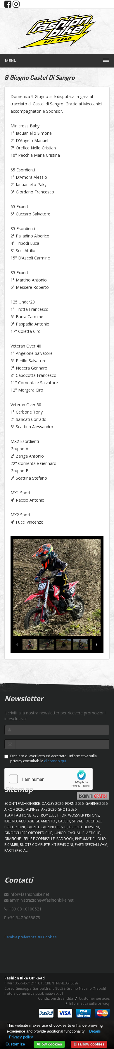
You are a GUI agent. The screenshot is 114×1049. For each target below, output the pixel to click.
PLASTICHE (91, 832)
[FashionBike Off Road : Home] (57, 31)
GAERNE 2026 (96, 803)
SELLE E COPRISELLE (39, 838)
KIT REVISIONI (62, 844)
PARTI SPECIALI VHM (91, 844)
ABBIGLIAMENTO (41, 821)
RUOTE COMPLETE (35, 844)
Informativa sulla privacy (89, 1003)
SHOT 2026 (67, 809)
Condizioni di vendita (55, 998)
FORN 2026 (74, 803)
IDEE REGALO (15, 821)
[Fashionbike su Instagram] (16, 5)
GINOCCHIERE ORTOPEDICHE (28, 832)
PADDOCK (64, 838)
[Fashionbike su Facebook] (7, 5)
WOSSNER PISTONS (83, 815)
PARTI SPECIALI (16, 850)
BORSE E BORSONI (84, 826)
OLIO (101, 838)
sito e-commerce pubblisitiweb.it (33, 993)
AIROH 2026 (14, 809)
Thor (61, 815)
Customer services (94, 998)
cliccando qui (55, 760)
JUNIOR (60, 832)
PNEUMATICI (85, 838)
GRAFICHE (13, 838)
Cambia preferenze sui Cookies (30, 937)
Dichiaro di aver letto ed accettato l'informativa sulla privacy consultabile (53, 758)
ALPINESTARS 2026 (41, 809)
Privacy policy (21, 1037)
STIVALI (78, 821)
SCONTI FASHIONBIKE (22, 803)
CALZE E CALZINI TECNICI (47, 826)
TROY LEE (47, 815)
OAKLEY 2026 (52, 803)
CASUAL (74, 832)
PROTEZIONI (14, 826)
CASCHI (64, 821)
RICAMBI (11, 844)
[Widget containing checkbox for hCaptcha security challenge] (48, 779)
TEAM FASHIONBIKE (20, 815)
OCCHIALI (93, 821)
